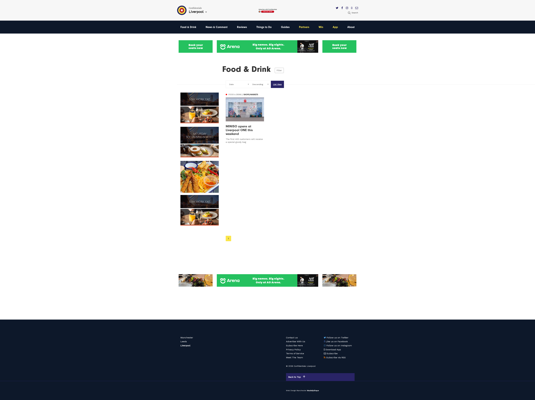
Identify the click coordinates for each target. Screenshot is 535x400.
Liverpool (185, 345)
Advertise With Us (295, 341)
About (351, 27)
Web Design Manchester (296, 391)
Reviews (242, 27)
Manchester (186, 337)
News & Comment (217, 27)
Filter (279, 70)
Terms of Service (295, 353)
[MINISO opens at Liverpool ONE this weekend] (245, 118)
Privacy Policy (293, 349)
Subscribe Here (294, 345)
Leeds (183, 341)
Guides (285, 27)
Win (321, 27)
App (335, 27)
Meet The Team (294, 357)
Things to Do (264, 27)
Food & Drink (188, 27)
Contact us (292, 337)
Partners (304, 27)
